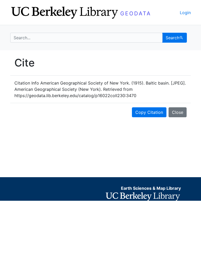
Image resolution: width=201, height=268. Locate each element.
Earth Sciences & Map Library (151, 188)
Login (185, 12)
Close (177, 112)
